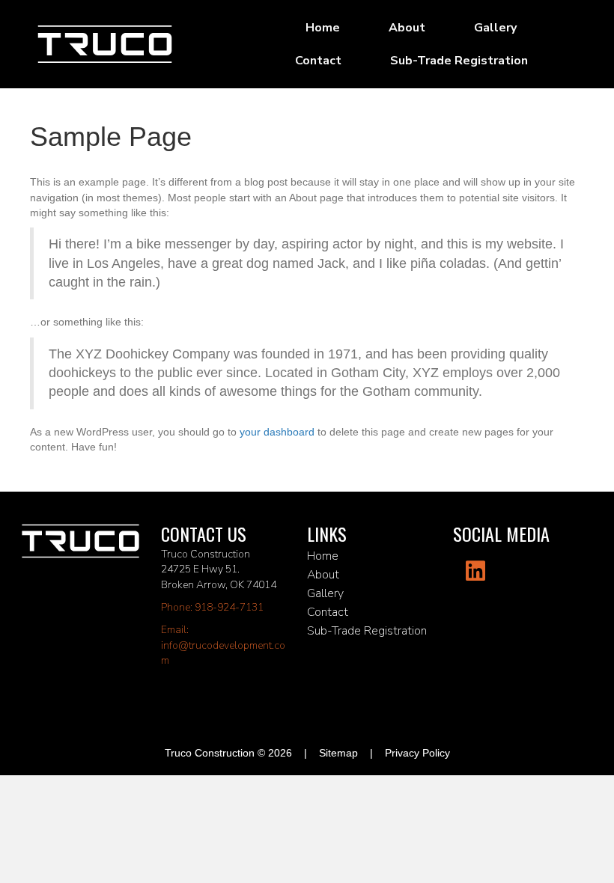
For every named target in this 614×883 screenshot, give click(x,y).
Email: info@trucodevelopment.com (223, 645)
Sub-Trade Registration (459, 60)
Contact (318, 60)
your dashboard (277, 432)
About (407, 27)
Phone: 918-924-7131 (212, 607)
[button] (475, 571)
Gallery (495, 27)
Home (323, 27)
